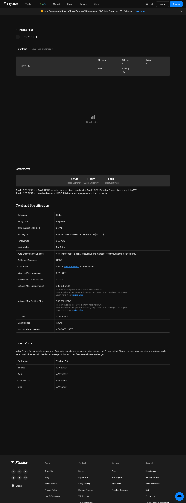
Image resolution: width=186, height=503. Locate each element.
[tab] (22, 49)
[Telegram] (19, 471)
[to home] (10, 4)
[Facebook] (19, 477)
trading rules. (77, 295)
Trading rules (25, 29)
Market (81, 471)
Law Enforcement (52, 496)
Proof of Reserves (120, 490)
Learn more (140, 11)
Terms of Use (51, 483)
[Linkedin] (25, 471)
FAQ (147, 490)
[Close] (181, 11)
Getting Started (152, 477)
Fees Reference (71, 266)
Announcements (153, 483)
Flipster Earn (83, 477)
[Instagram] (13, 477)
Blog (47, 477)
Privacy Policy (51, 490)
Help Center (151, 471)
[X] (13, 471)
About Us (49, 471)
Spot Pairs (116, 483)
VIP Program (83, 496)
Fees (114, 471)
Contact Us (150, 496)
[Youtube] (25, 477)
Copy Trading (84, 483)
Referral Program (85, 490)
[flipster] (25, 463)
